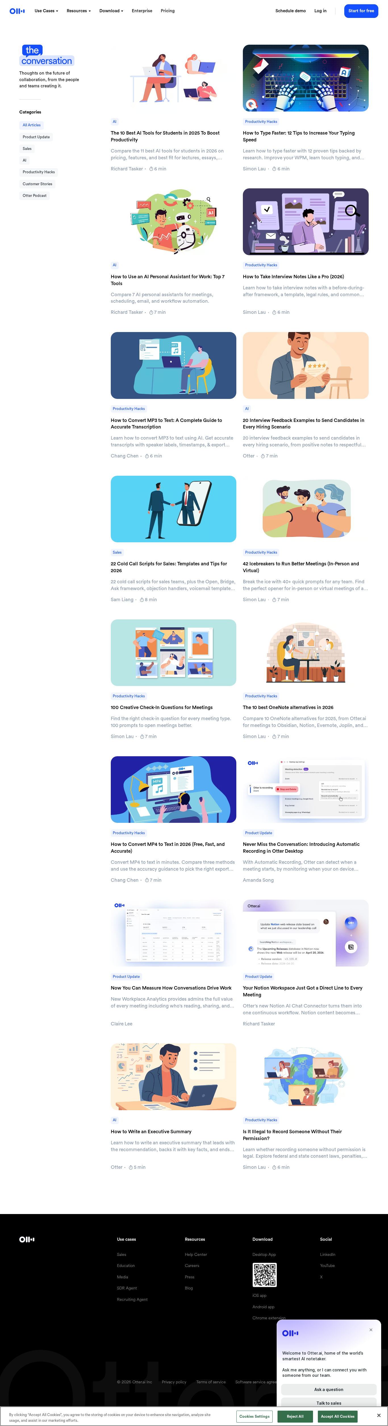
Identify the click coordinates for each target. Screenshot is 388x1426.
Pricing (168, 11)
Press (189, 1277)
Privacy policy (174, 1382)
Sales (121, 1254)
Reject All (295, 1416)
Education (126, 1265)
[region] (194, 1416)
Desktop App (264, 1254)
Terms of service (211, 1382)
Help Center (196, 1254)
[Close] (379, 1415)
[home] (17, 11)
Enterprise (142, 11)
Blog (189, 1288)
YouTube (327, 1265)
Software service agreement (260, 1382)
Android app (263, 1307)
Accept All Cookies (337, 1416)
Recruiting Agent (132, 1299)
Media (122, 1277)
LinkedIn (327, 1254)
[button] (46, 11)
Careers (192, 1265)
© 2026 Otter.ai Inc (134, 1382)
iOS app (259, 1295)
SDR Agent (127, 1288)
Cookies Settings (254, 1416)
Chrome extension (269, 1318)
